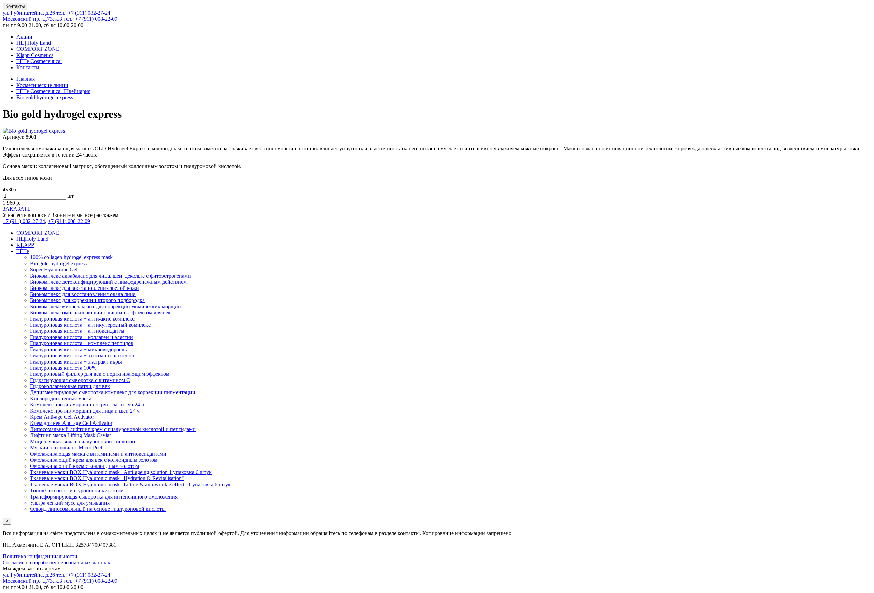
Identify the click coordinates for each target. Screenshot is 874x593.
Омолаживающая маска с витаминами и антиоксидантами (98, 454)
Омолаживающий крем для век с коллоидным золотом (93, 460)
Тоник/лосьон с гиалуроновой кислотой (77, 490)
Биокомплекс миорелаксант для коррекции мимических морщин (105, 306)
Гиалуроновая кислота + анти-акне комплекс (82, 319)
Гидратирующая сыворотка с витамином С (80, 380)
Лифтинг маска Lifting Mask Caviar (70, 435)
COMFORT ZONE (37, 49)
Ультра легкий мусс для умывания (70, 503)
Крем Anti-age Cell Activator (62, 417)
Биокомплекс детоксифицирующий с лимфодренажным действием (108, 282)
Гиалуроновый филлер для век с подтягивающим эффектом (99, 374)
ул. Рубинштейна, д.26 (29, 13)
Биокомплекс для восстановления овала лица (83, 294)
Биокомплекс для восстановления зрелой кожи (84, 288)
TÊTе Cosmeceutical (39, 61)
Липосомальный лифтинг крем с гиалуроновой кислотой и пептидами (113, 429)
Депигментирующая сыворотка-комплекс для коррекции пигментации (112, 392)
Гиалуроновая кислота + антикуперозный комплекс (90, 325)
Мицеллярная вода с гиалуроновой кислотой (82, 441)
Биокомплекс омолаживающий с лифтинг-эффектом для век (100, 312)
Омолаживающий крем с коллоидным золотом (84, 466)
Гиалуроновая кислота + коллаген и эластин (81, 337)
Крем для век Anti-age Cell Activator (71, 423)
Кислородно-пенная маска (60, 398)
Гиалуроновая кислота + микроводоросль (78, 349)
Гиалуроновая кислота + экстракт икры (76, 362)
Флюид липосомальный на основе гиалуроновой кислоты (98, 509)
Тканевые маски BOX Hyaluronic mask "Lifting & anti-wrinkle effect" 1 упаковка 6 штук (130, 484)
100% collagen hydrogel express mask (71, 257)
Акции (24, 37)
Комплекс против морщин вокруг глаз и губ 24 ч (87, 404)
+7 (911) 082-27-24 (83, 13)
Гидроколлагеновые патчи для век (70, 386)
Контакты (15, 6)
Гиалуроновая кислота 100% (63, 368)
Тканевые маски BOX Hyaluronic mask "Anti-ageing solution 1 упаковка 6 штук (121, 472)
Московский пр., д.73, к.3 (32, 19)
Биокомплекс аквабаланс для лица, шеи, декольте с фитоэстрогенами (110, 276)
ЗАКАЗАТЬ (16, 209)
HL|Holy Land (32, 239)
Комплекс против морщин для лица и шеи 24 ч (85, 411)
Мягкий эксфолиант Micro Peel (66, 447)
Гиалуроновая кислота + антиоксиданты (77, 331)
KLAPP (25, 245)
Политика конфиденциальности (40, 556)
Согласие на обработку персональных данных (56, 562)
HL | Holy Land (33, 43)
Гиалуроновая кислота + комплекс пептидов (81, 343)
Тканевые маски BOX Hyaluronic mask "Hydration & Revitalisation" (107, 478)
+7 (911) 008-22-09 (90, 19)
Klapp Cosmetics (34, 55)
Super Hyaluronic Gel (53, 269)
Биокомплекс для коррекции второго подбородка (87, 300)
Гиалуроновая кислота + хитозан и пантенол (82, 355)
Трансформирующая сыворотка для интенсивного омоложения (104, 497)
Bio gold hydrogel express (58, 263)
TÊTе (22, 251)
